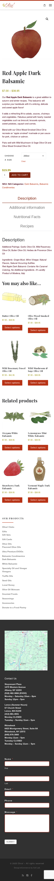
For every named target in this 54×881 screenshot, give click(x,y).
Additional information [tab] (27, 207)
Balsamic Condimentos (13, 556)
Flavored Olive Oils (11, 547)
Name (9, 759)
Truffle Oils (7, 576)
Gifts (4, 531)
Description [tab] (27, 198)
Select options (12, 327)
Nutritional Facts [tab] (27, 217)
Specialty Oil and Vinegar (14, 568)
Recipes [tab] (27, 226)
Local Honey (8, 585)
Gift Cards (7, 539)
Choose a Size (9, 158)
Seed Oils (7, 580)
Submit (10, 842)
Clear (23, 161)
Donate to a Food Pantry (14, 607)
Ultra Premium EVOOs (12, 551)
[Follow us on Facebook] (31, 875)
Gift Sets (6, 535)
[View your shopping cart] (45, 5)
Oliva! (20, 863)
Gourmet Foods (10, 594)
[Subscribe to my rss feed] (23, 875)
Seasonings (8, 598)
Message (11, 812)
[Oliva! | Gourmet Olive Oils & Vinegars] (8, 5)
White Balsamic (9, 564)
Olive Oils (7, 544)
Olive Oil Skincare (11, 589)
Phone (8, 800)
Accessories (8, 603)
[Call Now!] (27, 875)
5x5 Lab (36, 867)
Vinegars (6, 571)
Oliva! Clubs (8, 527)
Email (9, 789)
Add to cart (20, 175)
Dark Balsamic (31, 183)
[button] (47, 19)
